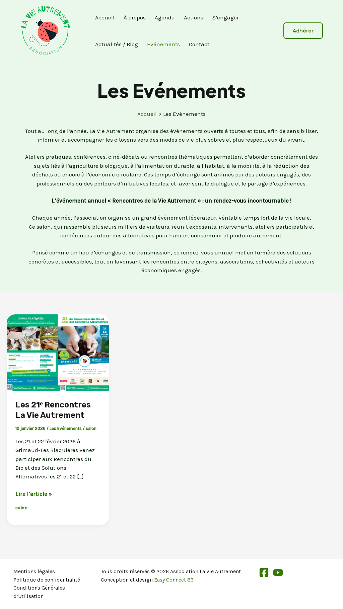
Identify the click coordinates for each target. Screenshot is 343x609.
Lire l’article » (33, 494)
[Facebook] (264, 572)
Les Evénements (66, 428)
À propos (135, 17)
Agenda (165, 17)
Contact (199, 44)
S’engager (225, 17)
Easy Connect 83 (174, 580)
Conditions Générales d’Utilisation (39, 592)
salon (91, 428)
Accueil (105, 17)
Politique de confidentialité (46, 580)
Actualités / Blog (116, 44)
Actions (193, 17)
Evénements (163, 44)
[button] (303, 30)
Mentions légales (34, 571)
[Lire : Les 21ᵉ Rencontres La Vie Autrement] (58, 352)
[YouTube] (278, 572)
